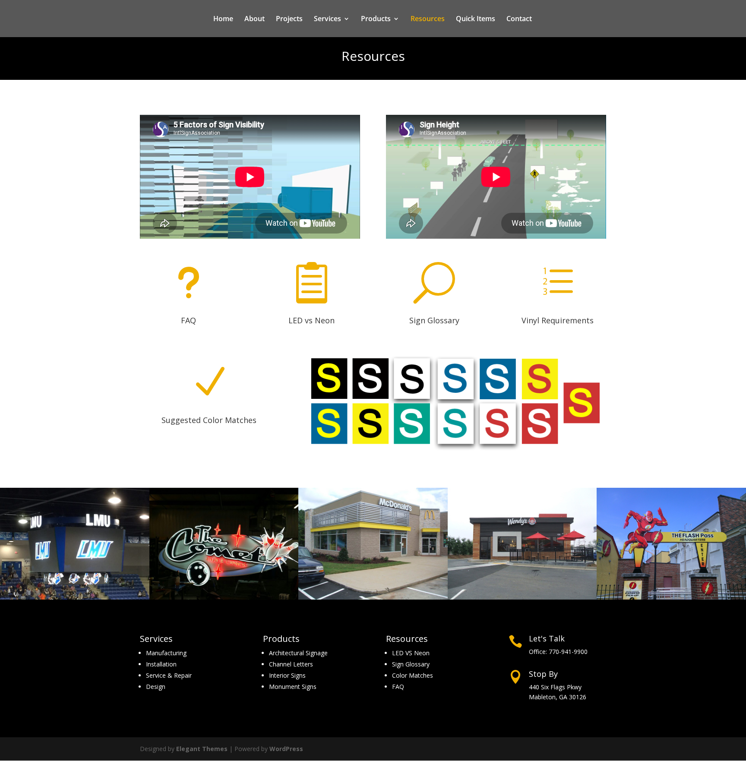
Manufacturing (166, 653)
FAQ (188, 320)
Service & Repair (169, 675)
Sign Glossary (434, 320)
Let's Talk (547, 638)
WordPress (286, 749)
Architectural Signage (298, 653)
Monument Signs (292, 686)
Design (155, 686)
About (254, 19)
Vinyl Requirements (558, 320)
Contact (519, 19)
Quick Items (475, 19)
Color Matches (412, 675)
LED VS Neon (411, 653)
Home (223, 19)
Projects (289, 19)
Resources (428, 19)
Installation (161, 664)
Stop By (543, 674)
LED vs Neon (311, 320)
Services (327, 19)
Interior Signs (287, 675)
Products (376, 19)
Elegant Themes (202, 749)
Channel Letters (291, 664)
